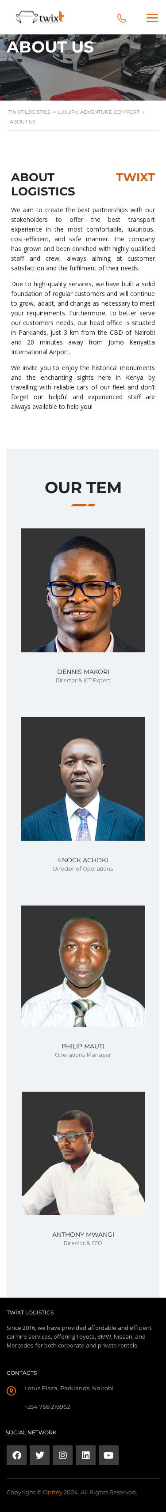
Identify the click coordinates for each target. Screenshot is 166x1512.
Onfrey (52, 1492)
